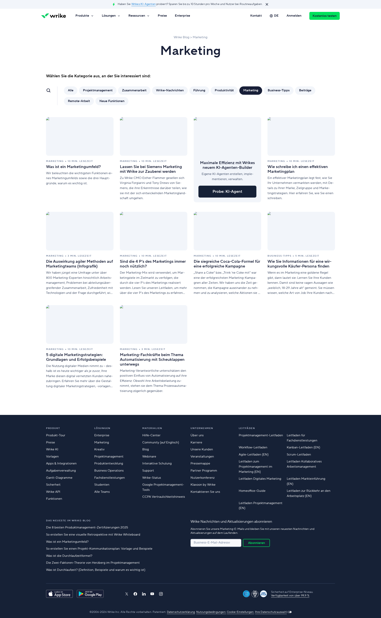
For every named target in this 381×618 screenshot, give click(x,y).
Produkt (53, 428)
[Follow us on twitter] (127, 594)
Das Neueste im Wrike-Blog (68, 520)
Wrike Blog (181, 37)
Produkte (82, 16)
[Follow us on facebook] (135, 594)
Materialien (152, 428)
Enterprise (182, 16)
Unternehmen (201, 428)
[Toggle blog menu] (48, 90)
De (276, 16)
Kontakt (256, 16)
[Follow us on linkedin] (144, 594)
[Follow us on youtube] (152, 593)
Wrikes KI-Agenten (143, 4)
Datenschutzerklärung (181, 612)
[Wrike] (53, 16)
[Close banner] (267, 4)
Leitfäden (247, 428)
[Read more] (80, 159)
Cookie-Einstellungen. (240, 612)
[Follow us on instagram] (161, 594)
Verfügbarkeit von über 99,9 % (290, 595)
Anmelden (294, 16)
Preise (162, 16)
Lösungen (109, 16)
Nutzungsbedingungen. (211, 612)
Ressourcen (136, 16)
